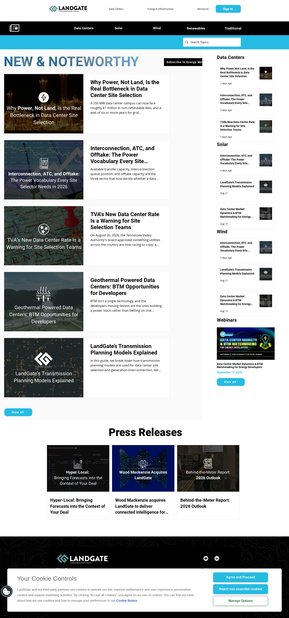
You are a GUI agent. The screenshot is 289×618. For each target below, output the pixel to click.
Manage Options (240, 600)
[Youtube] (205, 558)
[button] (107, 9)
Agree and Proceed (240, 577)
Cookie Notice (126, 600)
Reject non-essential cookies (240, 589)
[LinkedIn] (216, 558)
